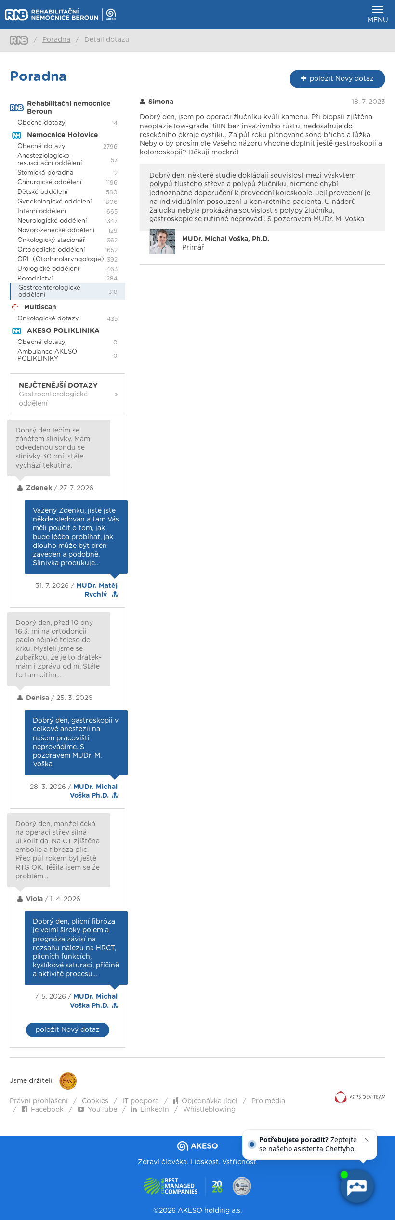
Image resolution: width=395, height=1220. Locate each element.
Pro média (268, 1101)
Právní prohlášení (39, 1101)
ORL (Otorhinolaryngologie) (60, 259)
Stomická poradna (45, 173)
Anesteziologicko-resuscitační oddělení (49, 159)
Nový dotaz (342, 79)
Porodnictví (35, 279)
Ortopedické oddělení (51, 250)
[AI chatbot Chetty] (356, 1186)
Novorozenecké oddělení (55, 231)
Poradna (56, 40)
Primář (225, 243)
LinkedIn (154, 1109)
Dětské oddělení (42, 192)
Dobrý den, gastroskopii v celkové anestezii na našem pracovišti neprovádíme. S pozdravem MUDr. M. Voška (75, 742)
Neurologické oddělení (52, 221)
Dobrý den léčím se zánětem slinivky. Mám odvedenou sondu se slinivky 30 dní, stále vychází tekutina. (52, 448)
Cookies (95, 1101)
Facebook (47, 1109)
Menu (378, 20)
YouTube (102, 1109)
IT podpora (140, 1101)
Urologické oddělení (48, 269)
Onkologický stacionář (51, 240)
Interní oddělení (41, 211)
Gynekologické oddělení (54, 202)
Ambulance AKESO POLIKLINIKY (47, 355)
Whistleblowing (209, 1109)
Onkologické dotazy (48, 319)
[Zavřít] (366, 1139)
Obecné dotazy (41, 123)
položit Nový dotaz (68, 1030)
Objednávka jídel (209, 1101)
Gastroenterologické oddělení (49, 291)
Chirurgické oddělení (49, 182)
